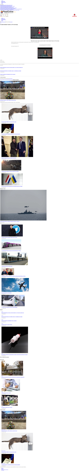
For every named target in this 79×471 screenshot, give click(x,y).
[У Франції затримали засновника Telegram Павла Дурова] (12, 236)
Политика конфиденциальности (4, 469)
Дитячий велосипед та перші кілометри (6, 324)
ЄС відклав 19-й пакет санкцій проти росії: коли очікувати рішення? (10, 464)
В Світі (2, 20)
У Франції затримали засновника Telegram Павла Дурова (9, 237)
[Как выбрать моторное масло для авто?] (9, 405)
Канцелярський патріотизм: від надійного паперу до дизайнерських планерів (11, 316)
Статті (2, 3)
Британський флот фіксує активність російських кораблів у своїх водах (7, 8)
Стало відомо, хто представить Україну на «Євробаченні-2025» (7, 9)
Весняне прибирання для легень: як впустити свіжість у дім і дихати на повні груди (11, 67)
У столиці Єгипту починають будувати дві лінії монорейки (9, 307)
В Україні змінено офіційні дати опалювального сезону (6, 5)
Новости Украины (3, 429)
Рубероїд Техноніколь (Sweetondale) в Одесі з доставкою (7, 74)
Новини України (3, 1)
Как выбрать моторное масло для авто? (6, 407)
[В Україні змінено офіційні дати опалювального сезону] (17, 120)
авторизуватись (10, 78)
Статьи (2, 311)
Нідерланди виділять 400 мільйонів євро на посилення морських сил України (11, 186)
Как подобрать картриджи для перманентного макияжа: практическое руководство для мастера (14, 354)
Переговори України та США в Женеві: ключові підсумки (8, 100)
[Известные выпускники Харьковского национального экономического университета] (12, 375)
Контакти (2, 468)
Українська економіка (3, 2)
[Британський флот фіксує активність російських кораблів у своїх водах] (23, 220)
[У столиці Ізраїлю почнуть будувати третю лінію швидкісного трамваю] (11, 249)
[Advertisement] (6, 45)
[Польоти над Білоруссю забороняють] (15, 291)
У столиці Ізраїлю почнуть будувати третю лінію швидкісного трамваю (11, 250)
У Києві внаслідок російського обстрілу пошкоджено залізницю (7, 7)
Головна (2, 0)
